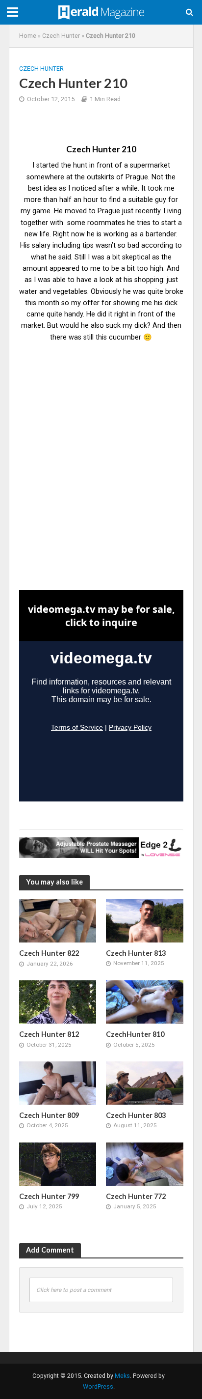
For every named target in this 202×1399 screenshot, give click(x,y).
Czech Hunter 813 (136, 953)
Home (27, 35)
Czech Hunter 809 (49, 1115)
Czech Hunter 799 (49, 1196)
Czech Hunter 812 (49, 1034)
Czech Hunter (61, 35)
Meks (122, 1375)
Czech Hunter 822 (49, 953)
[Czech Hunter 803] (144, 1082)
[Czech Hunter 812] (58, 1001)
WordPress (98, 1386)
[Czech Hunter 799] (58, 1163)
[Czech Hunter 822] (58, 920)
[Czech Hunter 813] (144, 920)
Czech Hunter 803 (136, 1115)
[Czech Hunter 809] (58, 1082)
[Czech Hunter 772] (144, 1163)
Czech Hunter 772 (136, 1196)
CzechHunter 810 (135, 1034)
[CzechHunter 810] (144, 1001)
